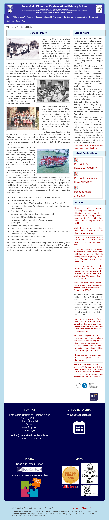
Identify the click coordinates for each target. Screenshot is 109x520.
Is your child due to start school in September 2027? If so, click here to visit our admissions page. (88, 241)
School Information (52, 17)
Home (8, 17)
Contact (25, 21)
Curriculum (68, 17)
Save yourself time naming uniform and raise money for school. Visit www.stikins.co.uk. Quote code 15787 (88, 286)
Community (94, 17)
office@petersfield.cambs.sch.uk (29, 435)
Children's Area (13, 21)
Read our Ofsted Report (29, 464)
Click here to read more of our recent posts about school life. (88, 146)
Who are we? (19, 17)
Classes (38, 17)
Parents (30, 17)
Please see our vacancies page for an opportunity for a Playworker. (88, 357)
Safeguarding (81, 17)
